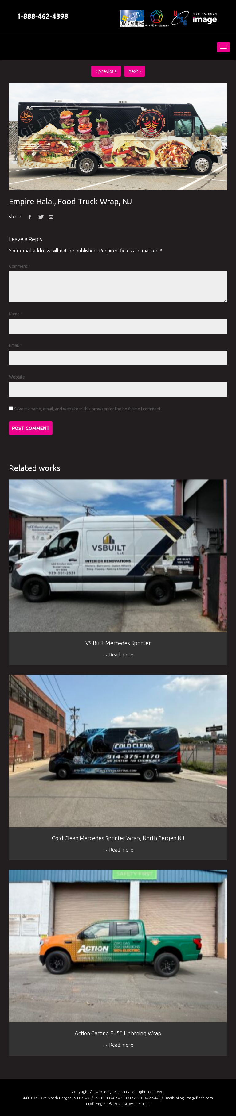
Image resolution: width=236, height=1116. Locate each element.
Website (17, 377)
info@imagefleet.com (194, 1098)
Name (16, 313)
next (134, 71)
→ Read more (118, 654)
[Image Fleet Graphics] (49, 46)
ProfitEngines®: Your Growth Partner (118, 1104)
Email (15, 345)
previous (106, 71)
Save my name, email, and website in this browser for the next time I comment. (88, 408)
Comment (19, 266)
